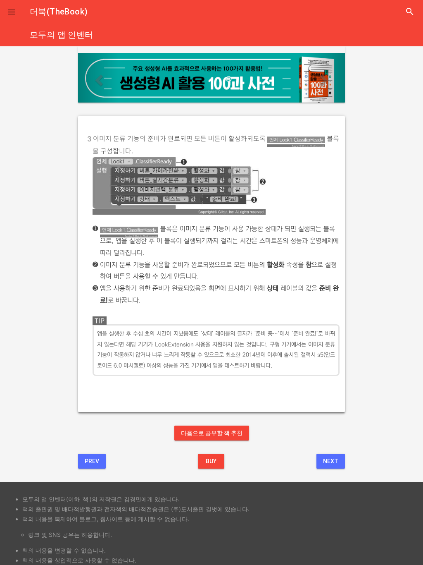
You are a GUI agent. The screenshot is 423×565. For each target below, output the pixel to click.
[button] (11, 12)
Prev (92, 461)
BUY (211, 461)
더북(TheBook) (59, 12)
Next (330, 461)
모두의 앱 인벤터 (61, 35)
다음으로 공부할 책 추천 (211, 433)
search (410, 12)
